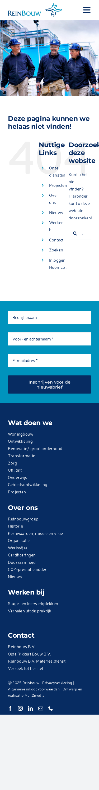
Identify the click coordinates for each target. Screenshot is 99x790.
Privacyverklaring (57, 682)
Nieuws (56, 212)
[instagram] (20, 708)
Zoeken (56, 249)
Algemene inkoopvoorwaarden (34, 689)
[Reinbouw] (35, 4)
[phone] (50, 708)
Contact (56, 239)
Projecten (58, 185)
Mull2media (34, 695)
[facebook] (10, 708)
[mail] (40, 708)
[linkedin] (30, 708)
